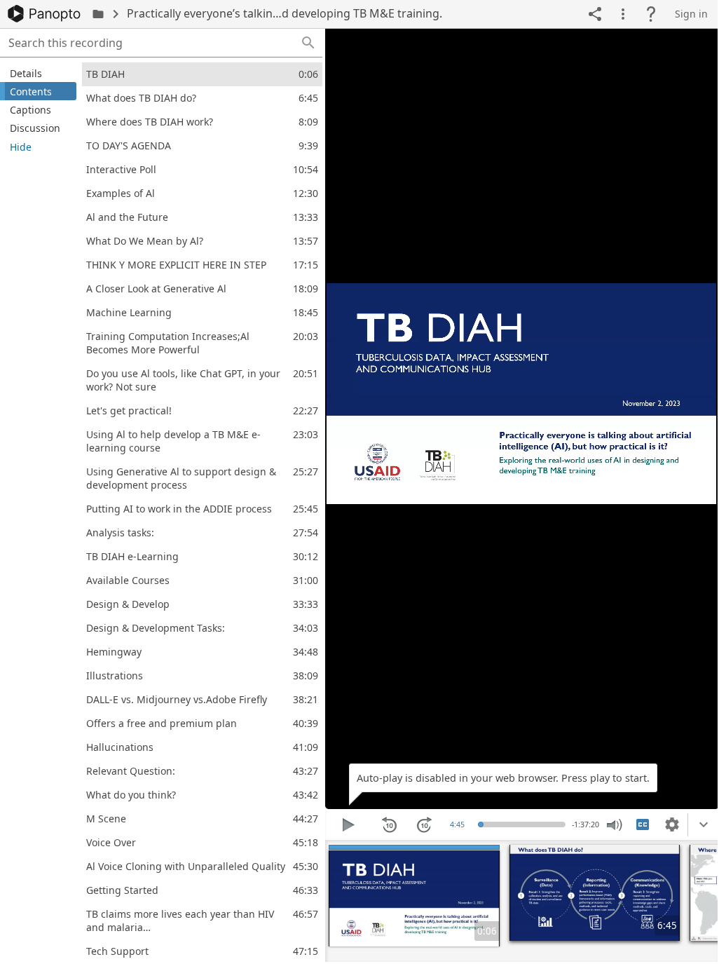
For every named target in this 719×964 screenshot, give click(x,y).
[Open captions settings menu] (672, 824)
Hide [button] (21, 147)
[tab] (38, 73)
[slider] (483, 824)
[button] (308, 43)
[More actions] (623, 14)
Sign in (691, 13)
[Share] (595, 14)
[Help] (651, 14)
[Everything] (44, 13)
